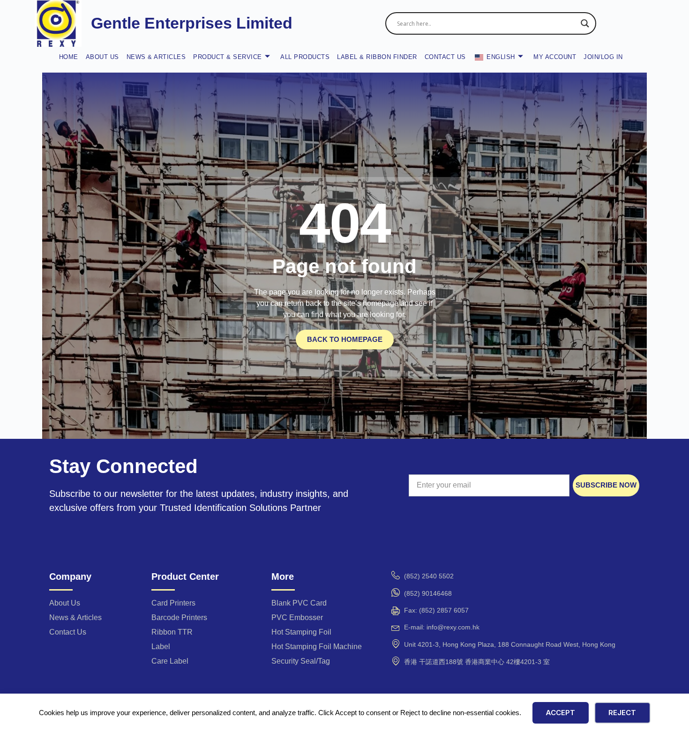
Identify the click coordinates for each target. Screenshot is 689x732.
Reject (622, 712)
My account (554, 56)
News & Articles (156, 56)
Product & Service (227, 56)
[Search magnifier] (585, 23)
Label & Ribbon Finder (377, 56)
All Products (305, 56)
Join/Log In (603, 56)
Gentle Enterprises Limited (191, 23)
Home (68, 56)
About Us (102, 56)
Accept (560, 712)
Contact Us (445, 56)
